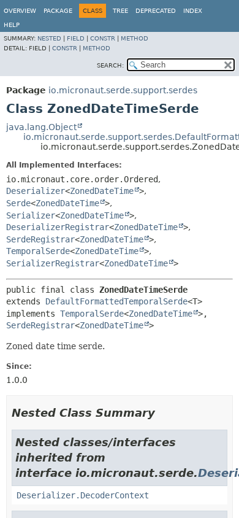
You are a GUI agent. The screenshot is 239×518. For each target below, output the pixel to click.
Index (192, 10)
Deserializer (35, 191)
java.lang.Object (41, 127)
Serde (18, 203)
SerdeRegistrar (40, 239)
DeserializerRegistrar (57, 227)
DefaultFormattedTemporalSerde (116, 301)
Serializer (30, 215)
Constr (102, 38)
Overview (20, 10)
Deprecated (155, 10)
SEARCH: (110, 65)
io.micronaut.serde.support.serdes (122, 90)
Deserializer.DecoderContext (83, 495)
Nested (49, 38)
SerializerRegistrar (52, 263)
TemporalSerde (38, 251)
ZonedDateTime (102, 191)
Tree (120, 10)
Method (134, 38)
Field (76, 38)
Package (58, 10)
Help (12, 24)
